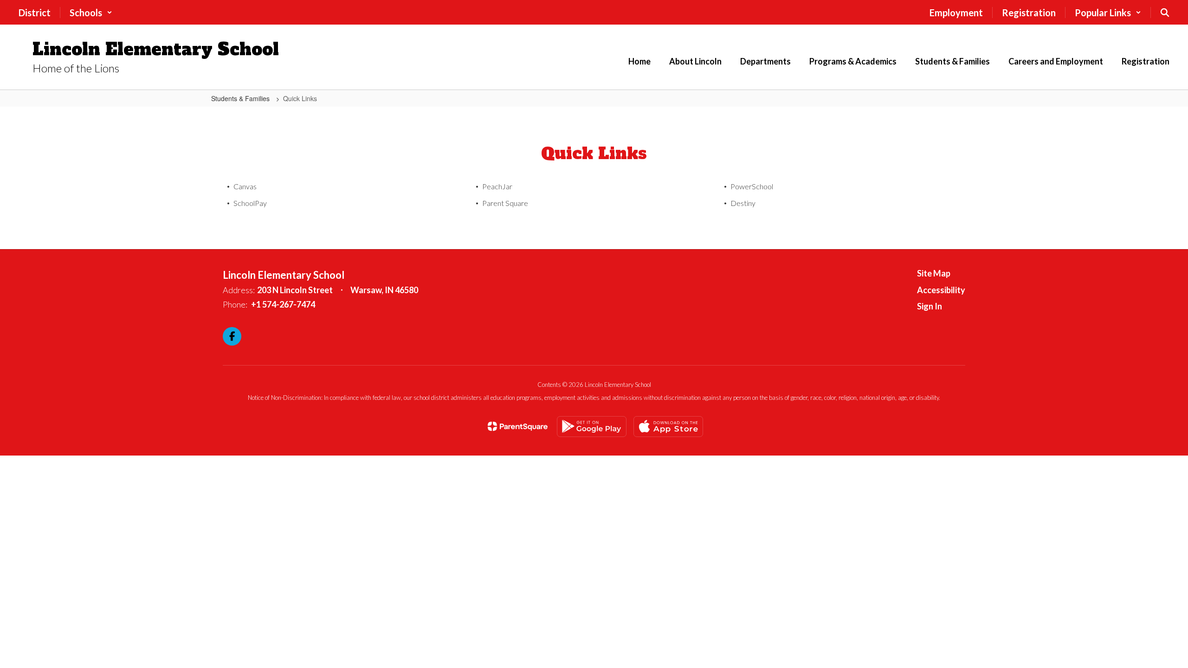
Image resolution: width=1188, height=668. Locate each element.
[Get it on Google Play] (591, 426)
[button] (91, 12)
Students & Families (241, 98)
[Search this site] (1164, 12)
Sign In (929, 306)
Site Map (933, 273)
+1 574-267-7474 (283, 304)
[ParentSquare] (517, 426)
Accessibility (941, 290)
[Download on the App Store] (668, 426)
